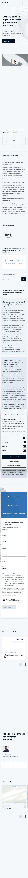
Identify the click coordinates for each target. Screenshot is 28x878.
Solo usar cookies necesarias (14, 465)
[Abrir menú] (25, 2)
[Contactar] (14, 141)
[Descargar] (6, 141)
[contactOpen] (14, 765)
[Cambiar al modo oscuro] (19, 2)
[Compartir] (21, 141)
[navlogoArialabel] (5, 2)
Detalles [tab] (13, 414)
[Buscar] (15, 2)
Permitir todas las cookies (14, 456)
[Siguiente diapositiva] (24, 664)
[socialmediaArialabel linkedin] (3, 759)
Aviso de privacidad (12, 595)
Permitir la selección (14, 461)
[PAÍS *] (14, 568)
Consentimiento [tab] (5, 414)
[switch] (24, 442)
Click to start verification (14, 600)
